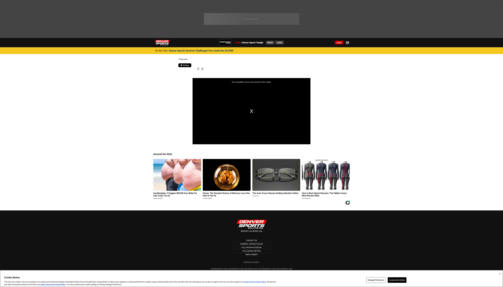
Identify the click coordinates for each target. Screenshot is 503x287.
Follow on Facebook (252, 247)
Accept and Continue (397, 280)
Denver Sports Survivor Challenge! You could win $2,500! (201, 50)
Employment (251, 254)
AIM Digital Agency (251, 262)
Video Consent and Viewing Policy (53, 284)
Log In (339, 43)
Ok (500, 273)
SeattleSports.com (284, 269)
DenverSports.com (236, 269)
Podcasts (183, 59)
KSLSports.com (251, 269)
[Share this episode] (198, 68)
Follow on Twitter (251, 251)
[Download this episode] (202, 68)
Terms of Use (249, 282)
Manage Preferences (376, 280)
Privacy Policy (260, 282)
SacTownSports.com (266, 269)
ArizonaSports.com (219, 269)
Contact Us (251, 240)
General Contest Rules (251, 244)
